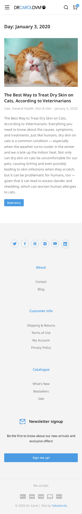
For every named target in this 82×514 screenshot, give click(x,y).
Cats (7, 108)
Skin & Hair (43, 108)
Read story (14, 203)
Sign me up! (41, 458)
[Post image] (41, 62)
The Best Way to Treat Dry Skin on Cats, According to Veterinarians (38, 98)
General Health (23, 108)
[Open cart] (75, 7)
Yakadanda (59, 506)
